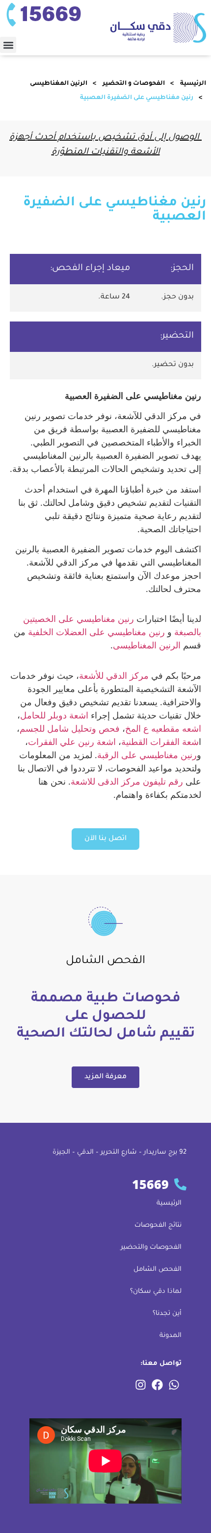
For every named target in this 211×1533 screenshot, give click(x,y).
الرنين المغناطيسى (58, 83)
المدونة (170, 1335)
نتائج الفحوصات (158, 1225)
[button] (8, 45)
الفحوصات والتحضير (151, 1247)
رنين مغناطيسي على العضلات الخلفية (96, 632)
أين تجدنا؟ (167, 1313)
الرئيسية (193, 83)
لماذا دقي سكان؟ (156, 1291)
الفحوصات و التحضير (134, 83)
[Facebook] (157, 1384)
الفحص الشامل (157, 1269)
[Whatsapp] (174, 1384)
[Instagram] (140, 1384)
